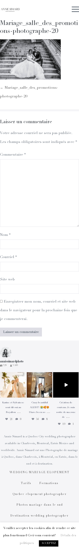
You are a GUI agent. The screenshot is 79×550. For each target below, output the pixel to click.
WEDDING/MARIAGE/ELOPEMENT (39, 472)
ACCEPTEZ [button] (48, 543)
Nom (5, 235)
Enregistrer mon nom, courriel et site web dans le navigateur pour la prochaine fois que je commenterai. (38, 310)
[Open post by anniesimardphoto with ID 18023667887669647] (39, 385)
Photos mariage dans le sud (39, 505)
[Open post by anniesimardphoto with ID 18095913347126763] (66, 385)
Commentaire (13, 155)
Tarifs (26, 483)
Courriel (8, 257)
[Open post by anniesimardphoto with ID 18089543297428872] (13, 385)
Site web (7, 279)
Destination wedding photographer (39, 516)
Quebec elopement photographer (40, 494)
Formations (48, 483)
